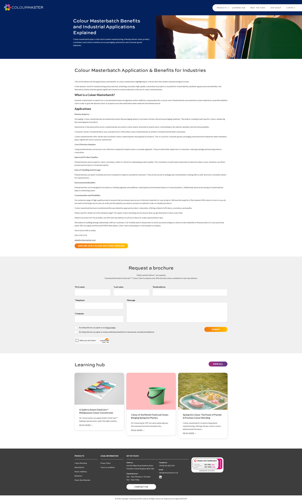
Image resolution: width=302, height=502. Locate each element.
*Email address (159, 287)
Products (222, 8)
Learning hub (238, 8)
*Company (79, 313)
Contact (290, 8)
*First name (80, 287)
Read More (85, 425)
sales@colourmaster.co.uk (85, 240)
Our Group (275, 8)
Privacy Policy (110, 328)
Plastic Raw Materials (82, 480)
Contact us (141, 487)
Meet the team (257, 8)
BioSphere (78, 476)
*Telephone (80, 300)
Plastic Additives (81, 472)
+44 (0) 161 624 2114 (167, 466)
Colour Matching (81, 463)
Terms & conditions (108, 467)
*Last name (118, 287)
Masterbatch (79, 467)
